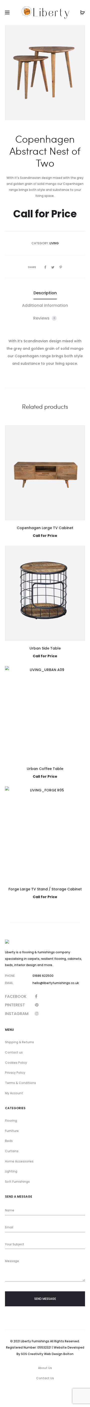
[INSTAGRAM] (36, 1014)
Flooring (11, 1120)
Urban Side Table (45, 648)
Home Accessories (19, 1161)
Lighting (11, 1171)
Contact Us (45, 1378)
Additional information (45, 305)
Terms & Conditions (20, 1083)
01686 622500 (43, 976)
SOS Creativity (32, 1354)
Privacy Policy (15, 1072)
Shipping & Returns (19, 1042)
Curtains (11, 1151)
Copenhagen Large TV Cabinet (45, 527)
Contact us (14, 1052)
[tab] (45, 293)
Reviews (44, 318)
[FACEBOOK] (36, 996)
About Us (45, 1368)
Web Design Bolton (59, 1354)
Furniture (12, 1131)
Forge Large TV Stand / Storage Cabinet (45, 889)
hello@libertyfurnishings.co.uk (55, 983)
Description (45, 293)
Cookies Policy (16, 1062)
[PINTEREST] (36, 1005)
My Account (14, 1093)
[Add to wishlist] (78, 431)
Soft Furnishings (17, 1181)
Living (54, 243)
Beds (9, 1141)
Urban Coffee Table (45, 768)
